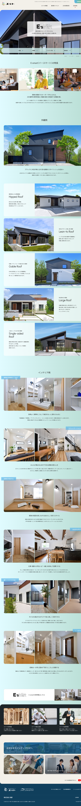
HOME (65, 56)
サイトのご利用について (56, 789)
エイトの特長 (44, 5)
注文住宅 (75, 5)
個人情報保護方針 (67, 789)
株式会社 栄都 (8, 797)
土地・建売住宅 (66, 5)
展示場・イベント (55, 5)
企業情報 (77, 797)
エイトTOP (71, 56)
